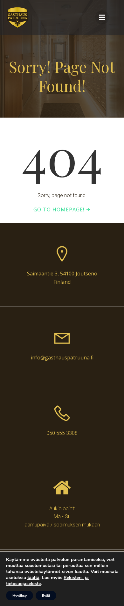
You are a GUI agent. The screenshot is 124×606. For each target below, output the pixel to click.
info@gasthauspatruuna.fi (62, 357)
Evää (46, 595)
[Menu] (102, 17)
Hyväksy (19, 595)
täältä (33, 577)
